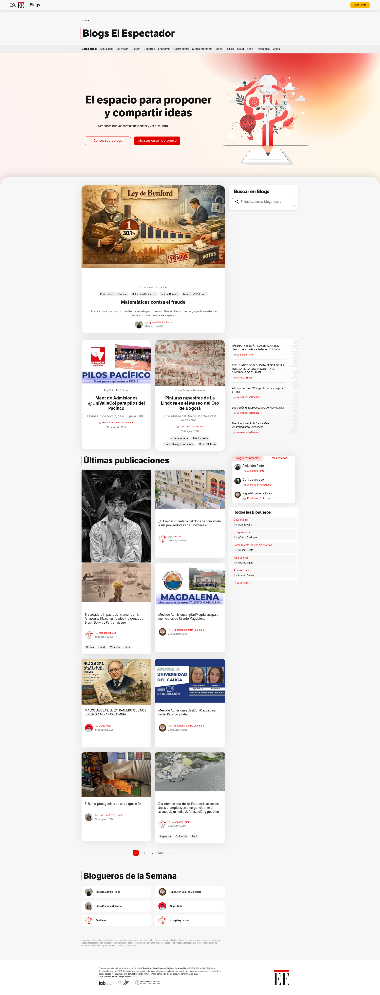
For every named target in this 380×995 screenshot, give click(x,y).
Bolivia (90, 647)
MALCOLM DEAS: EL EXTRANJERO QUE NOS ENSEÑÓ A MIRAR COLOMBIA (115, 712)
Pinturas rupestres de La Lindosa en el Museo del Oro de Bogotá (190, 403)
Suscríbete (360, 5)
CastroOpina (241, 519)
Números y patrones (194, 294)
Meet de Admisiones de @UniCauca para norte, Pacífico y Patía (187, 712)
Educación (122, 49)
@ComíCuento (245, 550)
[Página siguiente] (170, 853)
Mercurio (115, 647)
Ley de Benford (169, 294)
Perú (127, 647)
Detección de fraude (144, 294)
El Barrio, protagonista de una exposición (113, 804)
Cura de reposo (253, 480)
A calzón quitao (242, 570)
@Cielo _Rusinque (247, 537)
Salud (240, 49)
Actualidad (106, 49)
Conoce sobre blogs (108, 141)
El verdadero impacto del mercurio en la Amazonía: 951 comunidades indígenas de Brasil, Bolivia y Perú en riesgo (114, 619)
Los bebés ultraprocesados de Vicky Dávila (258, 407)
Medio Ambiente (202, 49)
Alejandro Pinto (245, 354)
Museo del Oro (207, 444)
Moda (219, 49)
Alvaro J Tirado (245, 377)
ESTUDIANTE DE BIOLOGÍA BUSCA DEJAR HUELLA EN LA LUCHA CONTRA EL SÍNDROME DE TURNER (258, 369)
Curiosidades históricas (113, 294)
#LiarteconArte (179, 438)
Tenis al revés (241, 557)
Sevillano (177, 536)
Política (230, 49)
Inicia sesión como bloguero (157, 141)
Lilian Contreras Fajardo (192, 426)
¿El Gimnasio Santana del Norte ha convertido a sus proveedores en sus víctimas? (189, 523)
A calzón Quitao (246, 575)
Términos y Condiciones (153, 968)
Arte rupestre (200, 438)
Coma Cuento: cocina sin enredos (253, 545)
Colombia (181, 836)
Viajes (276, 49)
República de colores (116, 390)
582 (160, 853)
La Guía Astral (241, 583)
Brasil (102, 647)
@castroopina (245, 524)
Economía (164, 49)
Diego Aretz (105, 725)
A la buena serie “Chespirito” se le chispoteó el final (258, 390)
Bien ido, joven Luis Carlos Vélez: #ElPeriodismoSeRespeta (251, 425)
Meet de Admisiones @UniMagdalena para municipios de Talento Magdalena (188, 617)
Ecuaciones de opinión (153, 287)
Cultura (136, 49)
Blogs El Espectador (129, 33)
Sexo (250, 49)
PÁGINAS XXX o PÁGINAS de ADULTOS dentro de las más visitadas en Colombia (256, 347)
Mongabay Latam (108, 633)
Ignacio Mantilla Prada (160, 322)
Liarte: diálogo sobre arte (190, 390)
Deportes (149, 49)
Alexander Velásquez (248, 397)
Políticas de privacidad (176, 968)
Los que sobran (242, 532)
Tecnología (263, 49)
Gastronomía (181, 49)
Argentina (165, 836)
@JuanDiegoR (245, 562)
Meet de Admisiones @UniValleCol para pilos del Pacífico (116, 403)
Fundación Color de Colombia (118, 422)
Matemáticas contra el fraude (153, 302)
